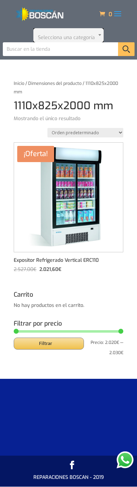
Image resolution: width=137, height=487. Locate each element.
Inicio (19, 83)
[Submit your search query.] (126, 49)
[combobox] (68, 35)
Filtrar (45, 343)
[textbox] (68, 35)
